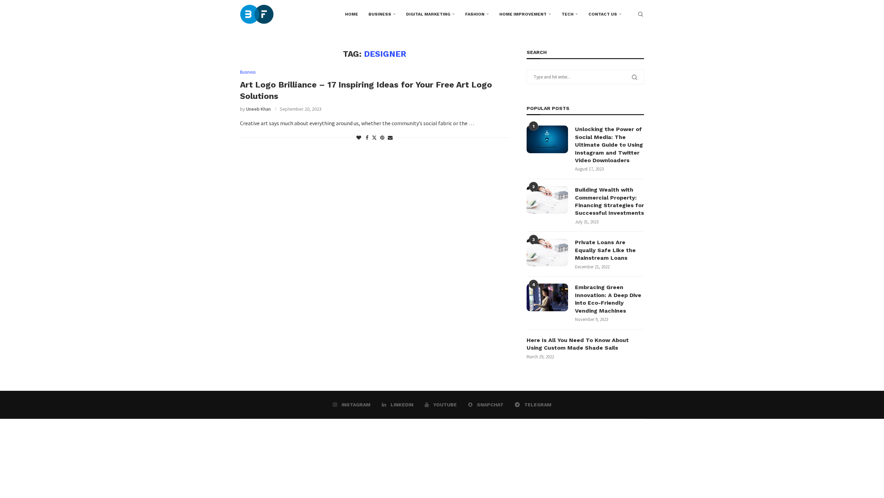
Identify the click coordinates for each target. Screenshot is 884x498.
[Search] (640, 14)
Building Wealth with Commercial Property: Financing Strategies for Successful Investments (609, 201)
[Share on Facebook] (367, 138)
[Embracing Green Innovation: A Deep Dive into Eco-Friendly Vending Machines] (547, 297)
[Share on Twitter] (374, 138)
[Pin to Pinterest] (382, 138)
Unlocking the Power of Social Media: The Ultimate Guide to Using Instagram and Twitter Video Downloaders (609, 145)
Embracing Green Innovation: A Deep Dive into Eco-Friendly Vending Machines (608, 299)
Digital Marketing (428, 14)
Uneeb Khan (258, 109)
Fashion (474, 14)
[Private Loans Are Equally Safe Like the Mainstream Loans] (547, 252)
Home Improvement (523, 14)
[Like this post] (358, 138)
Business (379, 14)
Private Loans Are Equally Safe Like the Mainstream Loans (605, 250)
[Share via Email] (390, 138)
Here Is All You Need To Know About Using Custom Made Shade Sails (578, 344)
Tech (567, 14)
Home (351, 14)
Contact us (602, 14)
